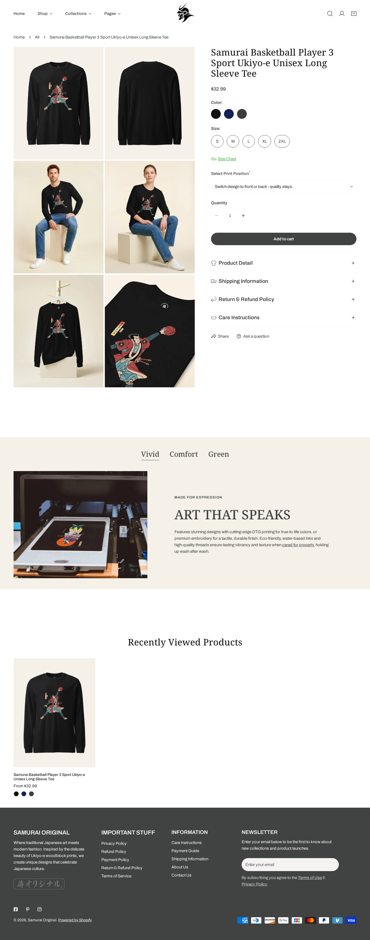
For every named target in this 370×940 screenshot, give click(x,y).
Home (19, 37)
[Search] (330, 14)
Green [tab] (218, 454)
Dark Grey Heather (242, 114)
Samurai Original (42, 920)
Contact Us (181, 875)
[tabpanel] (185, 524)
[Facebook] (16, 909)
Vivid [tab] (150, 454)
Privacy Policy (114, 843)
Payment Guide (185, 851)
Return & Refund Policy (121, 868)
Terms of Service (116, 876)
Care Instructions (186, 842)
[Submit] (331, 864)
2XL (282, 141)
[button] (354, 14)
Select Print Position (230, 173)
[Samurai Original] (185, 13)
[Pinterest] (28, 909)
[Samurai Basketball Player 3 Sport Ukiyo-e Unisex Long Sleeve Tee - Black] (16, 794)
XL (264, 141)
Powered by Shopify (75, 920)
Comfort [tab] (184, 454)
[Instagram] (40, 909)
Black (216, 114)
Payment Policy (115, 860)
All (37, 37)
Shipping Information (189, 859)
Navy (229, 114)
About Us (179, 867)
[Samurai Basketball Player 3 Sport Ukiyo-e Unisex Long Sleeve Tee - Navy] (24, 794)
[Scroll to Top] (360, 911)
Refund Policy (113, 851)
